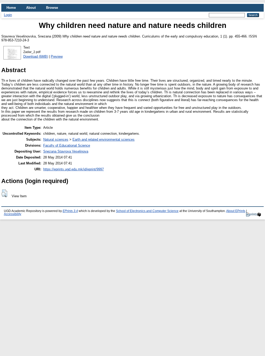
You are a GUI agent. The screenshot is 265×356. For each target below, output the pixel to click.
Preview (57, 56)
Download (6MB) (35, 56)
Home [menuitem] (11, 8)
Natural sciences (55, 139)
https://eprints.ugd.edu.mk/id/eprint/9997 (73, 169)
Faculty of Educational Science (66, 145)
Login (8, 15)
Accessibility (12, 214)
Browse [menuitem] (52, 8)
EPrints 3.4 (70, 211)
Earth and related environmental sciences (103, 139)
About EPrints (235, 211)
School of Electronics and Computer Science (147, 211)
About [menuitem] (31, 8)
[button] (4, 193)
